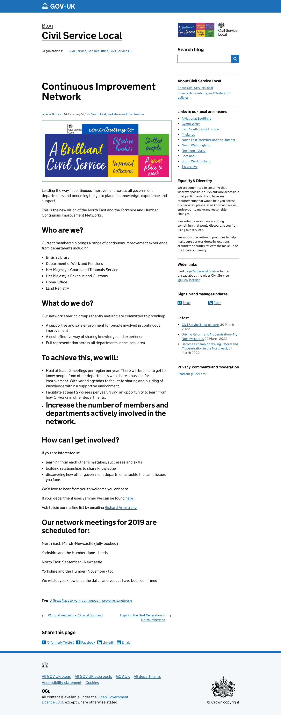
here (129, 498)
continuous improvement (100, 600)
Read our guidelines (192, 374)
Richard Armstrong (121, 507)
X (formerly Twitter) (60, 642)
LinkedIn (108, 642)
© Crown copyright (223, 702)
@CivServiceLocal (201, 271)
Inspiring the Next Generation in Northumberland (142, 617)
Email (126, 642)
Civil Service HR (121, 51)
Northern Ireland (194, 151)
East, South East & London (200, 129)
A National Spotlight (196, 118)
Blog (47, 25)
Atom (217, 303)
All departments (147, 676)
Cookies (92, 682)
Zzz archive (189, 167)
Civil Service (77, 51)
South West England (196, 161)
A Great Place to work (65, 600)
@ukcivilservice (189, 280)
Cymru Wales (191, 124)
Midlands (188, 134)
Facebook (88, 642)
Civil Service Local (82, 35)
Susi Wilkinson (52, 114)
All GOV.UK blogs (56, 676)
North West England (196, 145)
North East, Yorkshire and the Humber (117, 114)
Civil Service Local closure (200, 325)
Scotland (188, 156)
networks (125, 600)
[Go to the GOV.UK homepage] (58, 6)
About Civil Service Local (195, 88)
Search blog (191, 49)
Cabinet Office (98, 51)
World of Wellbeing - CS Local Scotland (75, 615)
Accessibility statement (61, 682)
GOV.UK (123, 676)
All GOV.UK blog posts (93, 676)
